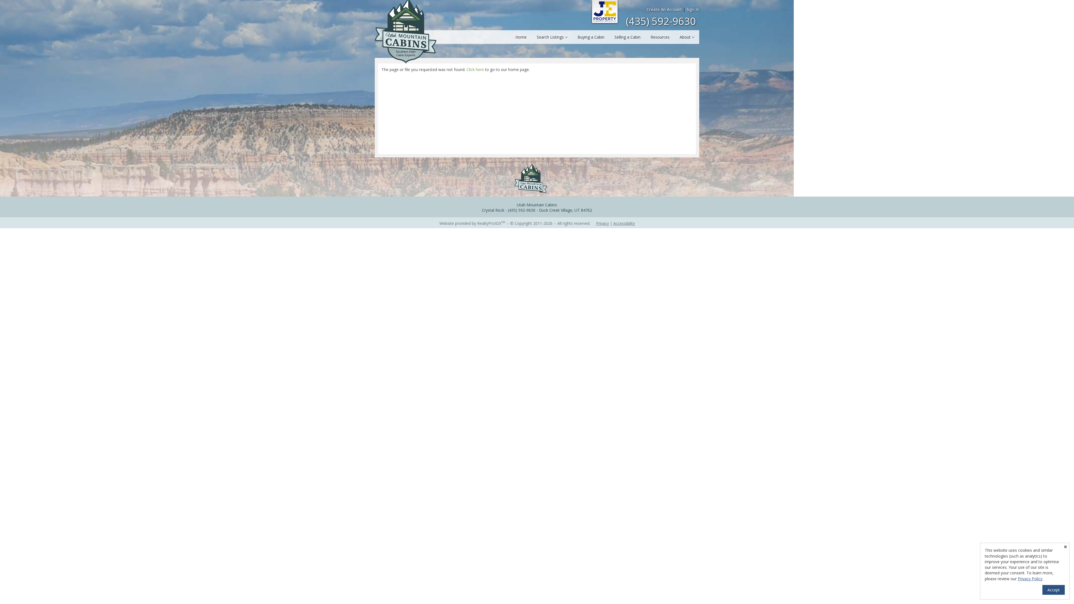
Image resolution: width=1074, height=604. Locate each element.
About (686, 37)
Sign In (693, 9)
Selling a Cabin (627, 37)
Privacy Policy (1030, 578)
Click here (475, 69)
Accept (1053, 590)
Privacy (602, 223)
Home (521, 37)
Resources (660, 37)
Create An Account (664, 9)
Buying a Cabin (591, 37)
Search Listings (551, 37)
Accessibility (624, 223)
